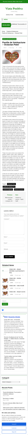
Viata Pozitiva (14, 8)
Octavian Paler (11, 184)
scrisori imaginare (7, 189)
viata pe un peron (19, 189)
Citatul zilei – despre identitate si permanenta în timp (16, 270)
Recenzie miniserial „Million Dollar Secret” (12, 1)
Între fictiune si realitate (8, 398)
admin (5, 47)
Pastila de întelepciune (9, 39)
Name (6, 237)
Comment (6, 219)
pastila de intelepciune (9, 186)
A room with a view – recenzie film (12, 319)
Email (5, 243)
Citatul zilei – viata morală (16, 285)
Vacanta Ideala (14, 317)
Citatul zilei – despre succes (17, 291)
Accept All (14, 424)
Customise (14, 428)
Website (6, 249)
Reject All (14, 431)
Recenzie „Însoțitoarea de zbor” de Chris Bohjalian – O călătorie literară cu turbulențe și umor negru (14, 338)
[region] (14, 422)
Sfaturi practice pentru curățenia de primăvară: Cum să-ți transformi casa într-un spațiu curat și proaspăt (14, 409)
